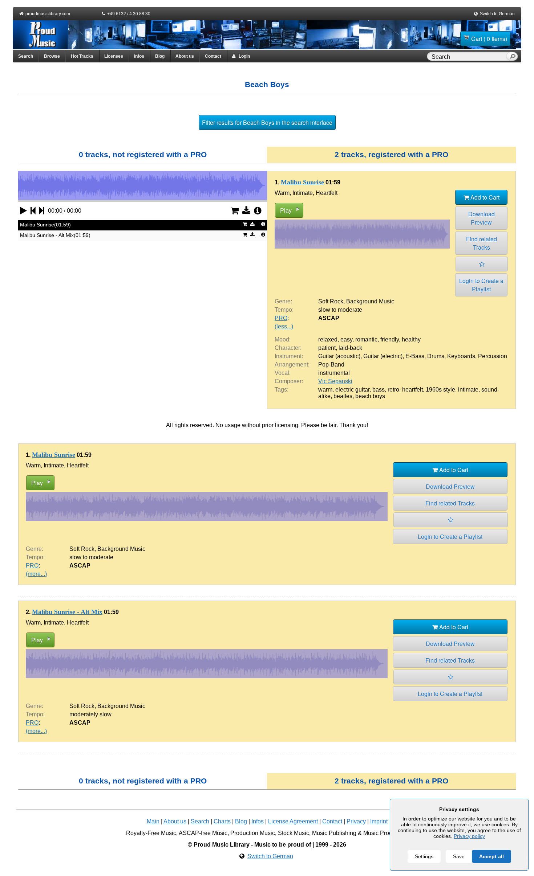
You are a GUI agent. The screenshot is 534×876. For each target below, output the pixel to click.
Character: (288, 348)
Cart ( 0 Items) (489, 38)
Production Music (252, 833)
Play (286, 210)
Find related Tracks (481, 243)
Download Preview (481, 218)
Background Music (370, 301)
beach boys (370, 396)
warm (325, 389)
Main (153, 821)
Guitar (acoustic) (339, 356)
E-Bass (414, 356)
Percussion (492, 356)
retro (393, 389)
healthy (411, 339)
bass (378, 389)
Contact (213, 56)
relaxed (327, 339)
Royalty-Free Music (151, 833)
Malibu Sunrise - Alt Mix (67, 611)
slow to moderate (340, 310)
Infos (139, 56)
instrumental (334, 373)
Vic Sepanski (335, 381)
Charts (222, 821)
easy (346, 339)
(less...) (284, 326)
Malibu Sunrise (302, 182)
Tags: (281, 389)
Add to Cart (484, 197)
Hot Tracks (82, 56)
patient (327, 348)
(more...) (36, 574)
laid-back (350, 348)
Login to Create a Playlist (481, 285)
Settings (424, 856)
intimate (468, 389)
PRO (281, 318)
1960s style (440, 389)
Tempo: (284, 310)
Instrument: (289, 356)
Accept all (491, 856)
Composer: (289, 381)
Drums (435, 356)
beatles (342, 396)
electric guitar (352, 389)
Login (242, 56)
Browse (52, 56)
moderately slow (90, 714)
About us (184, 56)
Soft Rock (330, 301)
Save (459, 856)
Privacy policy (469, 836)
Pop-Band (331, 364)
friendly (389, 339)
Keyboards (461, 356)
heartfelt (412, 389)
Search (25, 56)
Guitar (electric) (382, 356)
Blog (160, 56)
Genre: (283, 301)
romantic (366, 339)
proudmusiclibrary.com (47, 13)
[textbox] (468, 57)
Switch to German (497, 13)
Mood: (283, 339)
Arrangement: (292, 364)
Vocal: (283, 373)
